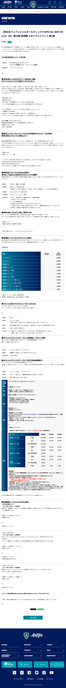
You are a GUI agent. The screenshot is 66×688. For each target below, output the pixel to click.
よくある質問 (40, 679)
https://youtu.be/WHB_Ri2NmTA (24, 231)
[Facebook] (29, 672)
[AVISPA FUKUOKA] (33, 636)
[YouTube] (51, 672)
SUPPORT (61, 7)
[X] (14, 672)
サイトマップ (49, 679)
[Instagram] (22, 672)
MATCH (10, 7)
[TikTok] (44, 672)
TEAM (16, 7)
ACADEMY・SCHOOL (43, 7)
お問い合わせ (30, 679)
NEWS (29, 7)
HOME (3, 7)
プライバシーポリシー (18, 679)
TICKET (22, 7)
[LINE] (36, 672)
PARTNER (53, 7)
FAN (34, 7)
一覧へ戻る (33, 618)
